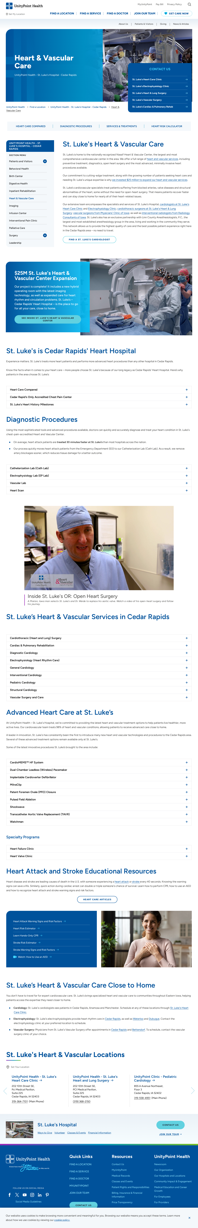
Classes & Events (76, 1132)
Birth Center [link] (16, 176)
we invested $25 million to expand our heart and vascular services (149, 179)
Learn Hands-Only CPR (26, 935)
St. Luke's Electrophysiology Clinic (150, 86)
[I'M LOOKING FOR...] (189, 4)
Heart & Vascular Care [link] (21, 198)
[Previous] (5, 1091)
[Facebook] (9, 1194)
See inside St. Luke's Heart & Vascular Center (48, 319)
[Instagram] (32, 1194)
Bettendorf (138, 1029)
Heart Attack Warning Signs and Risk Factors (37, 921)
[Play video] (99, 548)
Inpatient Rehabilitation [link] (22, 190)
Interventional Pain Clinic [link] (23, 220)
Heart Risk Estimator (24, 928)
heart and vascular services (162, 159)
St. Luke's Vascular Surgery (147, 100)
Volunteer (59, 1132)
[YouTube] (24, 1194)
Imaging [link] (13, 205)
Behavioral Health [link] (19, 168)
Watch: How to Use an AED (32, 956)
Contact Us (170, 1125)
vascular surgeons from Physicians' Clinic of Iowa (101, 213)
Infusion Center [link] (18, 213)
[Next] (192, 1091)
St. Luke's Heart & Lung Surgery (149, 93)
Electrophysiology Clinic (102, 208)
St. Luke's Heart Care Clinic (147, 79)
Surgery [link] (13, 235)
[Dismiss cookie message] (189, 1218)
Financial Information (99, 1132)
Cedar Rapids (112, 1018)
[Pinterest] (47, 1194)
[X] (17, 1194)
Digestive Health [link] (18, 183)
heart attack (122, 881)
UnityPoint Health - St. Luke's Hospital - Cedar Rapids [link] (25, 146)
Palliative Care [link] (17, 228)
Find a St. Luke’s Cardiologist (89, 239)
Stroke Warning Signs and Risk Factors (34, 949)
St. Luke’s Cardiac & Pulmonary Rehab (152, 107)
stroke (136, 881)
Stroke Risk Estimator (25, 942)
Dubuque (154, 1018)
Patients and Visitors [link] (20, 161)
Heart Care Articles (97, 899)
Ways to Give (45, 1132)
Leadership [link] (15, 242)
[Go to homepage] (24, 5)
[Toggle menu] (45, 161)
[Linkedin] (39, 1194)
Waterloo (138, 1018)
